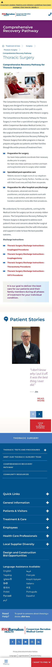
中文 (28, 587)
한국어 (6, 587)
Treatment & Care (13, 46)
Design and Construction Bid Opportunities (19, 554)
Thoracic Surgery (10, 50)
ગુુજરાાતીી (7, 579)
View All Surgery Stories (40, 425)
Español (30, 596)
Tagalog (7, 575)
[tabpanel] (26, 345)
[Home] (16, 14)
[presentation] (39, 386)
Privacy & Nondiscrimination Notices (25, 652)
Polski (6, 591)
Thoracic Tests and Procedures (21, 450)
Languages (13, 656)
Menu (6, 664)
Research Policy (36, 656)
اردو (5, 600)
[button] (41, 662)
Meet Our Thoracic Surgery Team (22, 457)
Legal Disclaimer (23, 656)
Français (30, 575)
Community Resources (16, 474)
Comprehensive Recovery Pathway (17, 465)
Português (31, 591)
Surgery (29, 46)
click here (25, 616)
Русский (7, 596)
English (7, 571)
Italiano (30, 583)
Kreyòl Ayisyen (33, 579)
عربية (28, 571)
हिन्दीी (5, 583)
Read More (41, 399)
